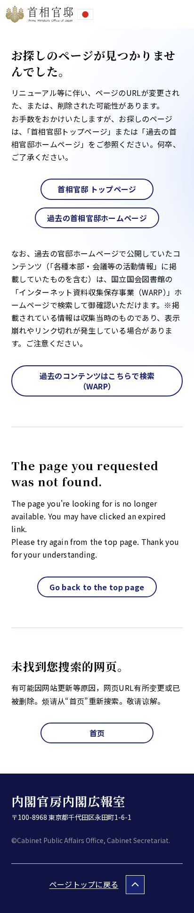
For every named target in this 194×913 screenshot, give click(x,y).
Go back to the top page (96, 587)
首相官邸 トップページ (97, 189)
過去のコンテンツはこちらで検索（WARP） (97, 381)
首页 (97, 733)
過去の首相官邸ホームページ (97, 218)
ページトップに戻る (84, 884)
